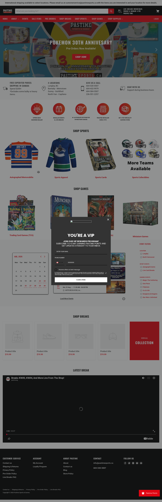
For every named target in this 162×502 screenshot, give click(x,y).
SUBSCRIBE (81, 280)
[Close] (108, 219)
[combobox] (59, 262)
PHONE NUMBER (59, 258)
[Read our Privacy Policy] (106, 273)
